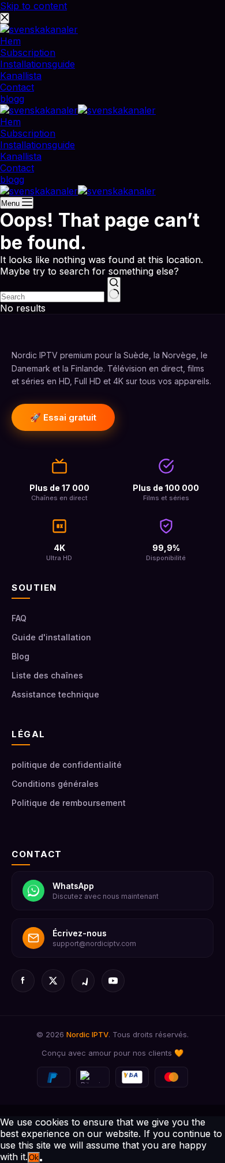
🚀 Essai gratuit (63, 417)
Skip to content (33, 6)
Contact (17, 168)
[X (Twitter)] (53, 980)
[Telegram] (83, 980)
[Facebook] (23, 980)
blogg (12, 179)
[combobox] (52, 296)
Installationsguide (37, 145)
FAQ (19, 618)
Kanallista (21, 156)
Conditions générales (55, 784)
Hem (10, 121)
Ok (34, 1157)
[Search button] (114, 289)
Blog (20, 656)
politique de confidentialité (67, 765)
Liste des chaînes (47, 675)
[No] (41, 1160)
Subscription (27, 133)
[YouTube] (113, 980)
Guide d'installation (51, 637)
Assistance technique (55, 694)
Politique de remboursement (69, 803)
